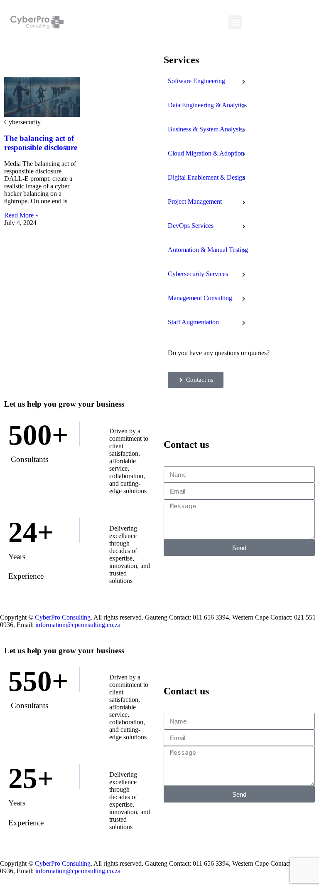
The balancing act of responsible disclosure (40, 143)
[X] (297, 22)
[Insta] (282, 22)
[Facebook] (252, 22)
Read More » (21, 215)
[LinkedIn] (267, 22)
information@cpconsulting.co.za (77, 624)
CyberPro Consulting (63, 617)
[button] (235, 22)
